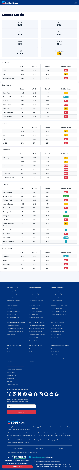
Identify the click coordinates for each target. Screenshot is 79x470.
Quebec (31, 352)
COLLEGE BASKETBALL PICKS (16, 322)
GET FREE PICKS (17, 467)
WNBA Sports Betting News (58, 294)
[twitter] (9, 394)
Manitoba (31, 361)
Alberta (31, 355)
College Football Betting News (58, 311)
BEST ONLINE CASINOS (58, 322)
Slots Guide (54, 349)
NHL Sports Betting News (35, 311)
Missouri (9, 361)
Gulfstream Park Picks (12, 384)
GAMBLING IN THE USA (14, 346)
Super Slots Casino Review (57, 337)
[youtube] (46, 394)
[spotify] (30, 394)
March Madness (11, 334)
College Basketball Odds (13, 325)
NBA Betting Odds (33, 291)
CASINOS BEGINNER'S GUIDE (60, 346)
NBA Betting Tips (33, 297)
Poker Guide (54, 355)
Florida (9, 352)
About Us (60, 448)
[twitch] (14, 394)
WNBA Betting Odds (56, 291)
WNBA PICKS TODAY (57, 288)
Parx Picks (9, 381)
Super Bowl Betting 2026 (13, 300)
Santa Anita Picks (11, 375)
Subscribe (21, 412)
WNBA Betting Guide (56, 297)
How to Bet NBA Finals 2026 (36, 300)
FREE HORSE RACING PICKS (15, 366)
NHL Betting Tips (33, 314)
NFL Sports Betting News (13, 294)
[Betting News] (10, 2)
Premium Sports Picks (34, 337)
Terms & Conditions (18, 448)
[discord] (51, 394)
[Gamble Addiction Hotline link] (41, 457)
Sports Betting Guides (34, 340)
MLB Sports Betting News (13, 311)
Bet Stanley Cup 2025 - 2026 (36, 317)
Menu (75, 4)
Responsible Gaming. (55, 461)
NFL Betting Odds (11, 291)
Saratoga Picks (10, 378)
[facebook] (35, 394)
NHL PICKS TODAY (34, 305)
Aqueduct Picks (11, 372)
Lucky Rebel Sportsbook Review (37, 325)
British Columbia (33, 358)
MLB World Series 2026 (13, 317)
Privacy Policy (39, 448)
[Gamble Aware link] (17, 457)
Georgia (9, 358)
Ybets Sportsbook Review (35, 331)
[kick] (20, 394)
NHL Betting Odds (33, 308)
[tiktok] (25, 394)
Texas (8, 355)
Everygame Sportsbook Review (37, 334)
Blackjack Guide (55, 352)
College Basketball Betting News (15, 328)
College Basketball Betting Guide (15, 331)
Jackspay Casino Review (57, 328)
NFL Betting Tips (11, 297)
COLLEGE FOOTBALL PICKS (59, 305)
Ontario (31, 349)
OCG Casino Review (56, 325)
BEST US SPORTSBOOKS (36, 322)
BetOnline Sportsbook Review (36, 328)
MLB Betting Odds (11, 308)
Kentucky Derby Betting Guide (14, 369)
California (9, 349)
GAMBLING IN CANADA (36, 346)
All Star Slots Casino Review (58, 331)
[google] (57, 394)
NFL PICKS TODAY (12, 288)
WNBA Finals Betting (56, 300)
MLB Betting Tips (11, 314)
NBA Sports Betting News (35, 294)
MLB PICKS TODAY (13, 305)
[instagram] (41, 394)
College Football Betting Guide (58, 314)
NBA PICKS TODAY (35, 288)
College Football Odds (56, 308)
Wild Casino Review (56, 334)
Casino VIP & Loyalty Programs (58, 358)
